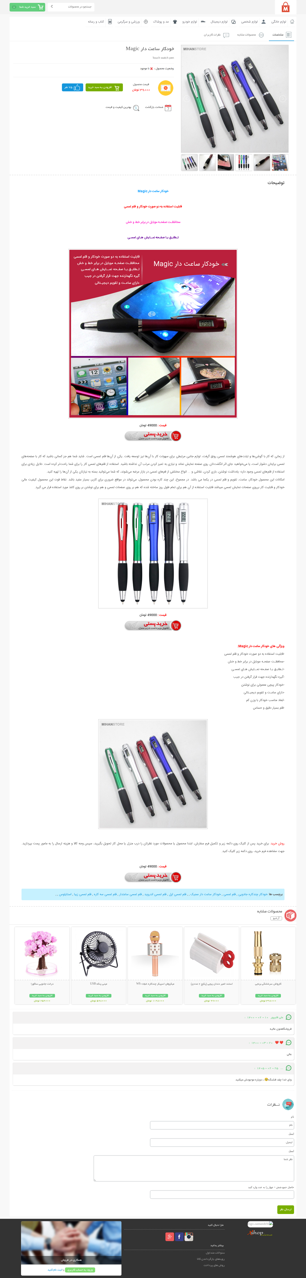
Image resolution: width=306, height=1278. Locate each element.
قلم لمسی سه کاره (105, 894)
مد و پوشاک (161, 21)
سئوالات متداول (215, 1253)
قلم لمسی (230, 894)
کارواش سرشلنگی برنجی (268, 984)
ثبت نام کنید (55, 1270)
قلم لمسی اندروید (155, 894)
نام (292, 1116)
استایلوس (65, 894)
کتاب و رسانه (96, 21)
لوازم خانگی (278, 21)
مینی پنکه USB (98, 984)
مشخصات (278, 34)
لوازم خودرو (189, 21)
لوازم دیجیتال (219, 21)
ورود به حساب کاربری (80, 1270)
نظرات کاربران (212, 34)
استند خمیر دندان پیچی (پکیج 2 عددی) (212, 984)
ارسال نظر (286, 1209)
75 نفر (68, 87)
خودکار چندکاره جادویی (253, 894)
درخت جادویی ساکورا (42, 984)
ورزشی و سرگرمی (129, 21)
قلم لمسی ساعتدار (130, 894)
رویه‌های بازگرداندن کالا (211, 1259)
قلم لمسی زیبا (82, 894)
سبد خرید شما (27, 7)
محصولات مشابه (246, 34)
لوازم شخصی (249, 21)
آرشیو (276, 918)
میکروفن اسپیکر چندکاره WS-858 (155, 984)
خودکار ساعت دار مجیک (206, 894)
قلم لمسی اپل (177, 894)
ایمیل (291, 1133)
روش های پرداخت (214, 1265)
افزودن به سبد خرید (100, 87)
